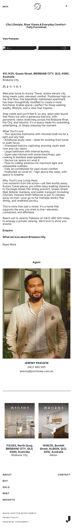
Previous (9, 48)
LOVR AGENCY (22, 522)
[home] (36, 6)
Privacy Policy (11, 518)
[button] (66, 6)
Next (64, 48)
